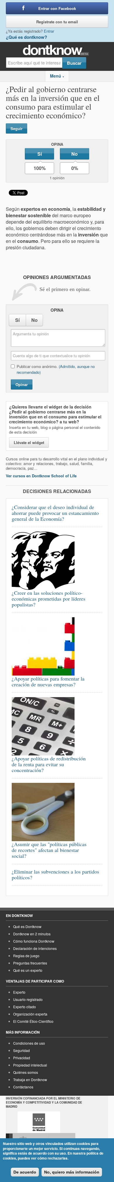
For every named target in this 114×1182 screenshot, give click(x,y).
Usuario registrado (28, 999)
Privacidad (21, 1057)
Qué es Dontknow (27, 926)
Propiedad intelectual (30, 1064)
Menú (57, 76)
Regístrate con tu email (57, 21)
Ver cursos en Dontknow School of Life (41, 475)
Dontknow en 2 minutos (32, 933)
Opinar (21, 384)
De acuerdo (24, 1172)
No (74, 153)
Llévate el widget (29, 442)
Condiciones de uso (29, 1043)
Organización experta (30, 1013)
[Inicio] (57, 50)
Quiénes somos (25, 1072)
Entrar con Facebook (57, 8)
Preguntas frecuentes (30, 962)
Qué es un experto (27, 970)
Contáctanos (23, 1086)
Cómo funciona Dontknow (33, 941)
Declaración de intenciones (35, 948)
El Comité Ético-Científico (33, 1021)
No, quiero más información (71, 1172)
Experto (19, 992)
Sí (39, 153)
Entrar (49, 31)
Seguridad (21, 1050)
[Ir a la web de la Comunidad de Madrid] (39, 1122)
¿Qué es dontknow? (26, 37)
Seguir (17, 128)
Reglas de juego (26, 955)
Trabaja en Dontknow (30, 1079)
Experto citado (24, 1006)
